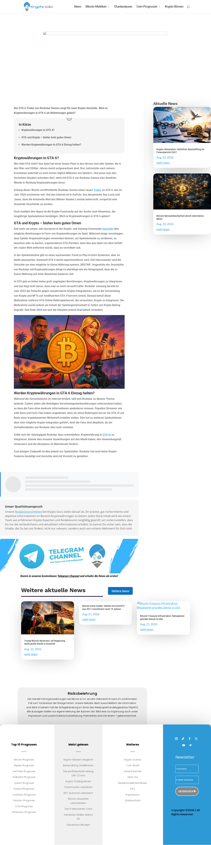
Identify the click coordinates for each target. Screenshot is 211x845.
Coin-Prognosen (146, 6)
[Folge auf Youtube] (183, 745)
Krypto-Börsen (174, 6)
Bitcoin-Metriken (96, 6)
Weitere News (120, 590)
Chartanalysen (123, 6)
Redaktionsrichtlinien (28, 512)
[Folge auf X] (196, 738)
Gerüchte (107, 228)
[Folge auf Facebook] (189, 738)
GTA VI (107, 434)
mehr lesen (163, 162)
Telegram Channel (68, 576)
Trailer (97, 190)
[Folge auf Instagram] (176, 738)
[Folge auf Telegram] (190, 745)
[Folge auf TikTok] (183, 738)
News (77, 6)
